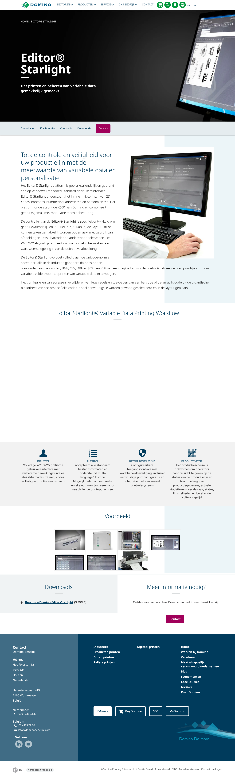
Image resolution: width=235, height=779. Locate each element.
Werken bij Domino (194, 652)
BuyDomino (133, 711)
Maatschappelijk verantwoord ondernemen (200, 664)
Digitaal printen (148, 647)
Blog (184, 671)
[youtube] (28, 744)
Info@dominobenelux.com (34, 730)
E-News (102, 711)
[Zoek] (167, 5)
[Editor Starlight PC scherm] (165, 539)
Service (106, 4)
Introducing (28, 128)
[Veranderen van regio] (182, 5)
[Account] (175, 5)
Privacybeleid (162, 769)
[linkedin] (19, 744)
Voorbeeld (66, 128)
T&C (174, 769)
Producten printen (107, 652)
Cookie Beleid (145, 769)
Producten (86, 4)
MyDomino (177, 711)
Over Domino (190, 692)
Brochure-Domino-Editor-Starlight (49, 602)
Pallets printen (104, 662)
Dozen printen (104, 657)
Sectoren (63, 4)
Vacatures (188, 657)
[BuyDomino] (160, 5)
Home (185, 647)
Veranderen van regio (40, 769)
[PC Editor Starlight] (70, 539)
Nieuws (186, 687)
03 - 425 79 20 (27, 725)
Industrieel (101, 647)
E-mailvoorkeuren (189, 769)
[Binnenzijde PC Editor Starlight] (133, 539)
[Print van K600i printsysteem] (133, 560)
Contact (147, 4)
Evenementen (191, 676)
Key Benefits (47, 128)
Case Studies (190, 682)
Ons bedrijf (126, 4)
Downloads (84, 128)
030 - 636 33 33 (27, 713)
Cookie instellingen (211, 769)
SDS (155, 711)
